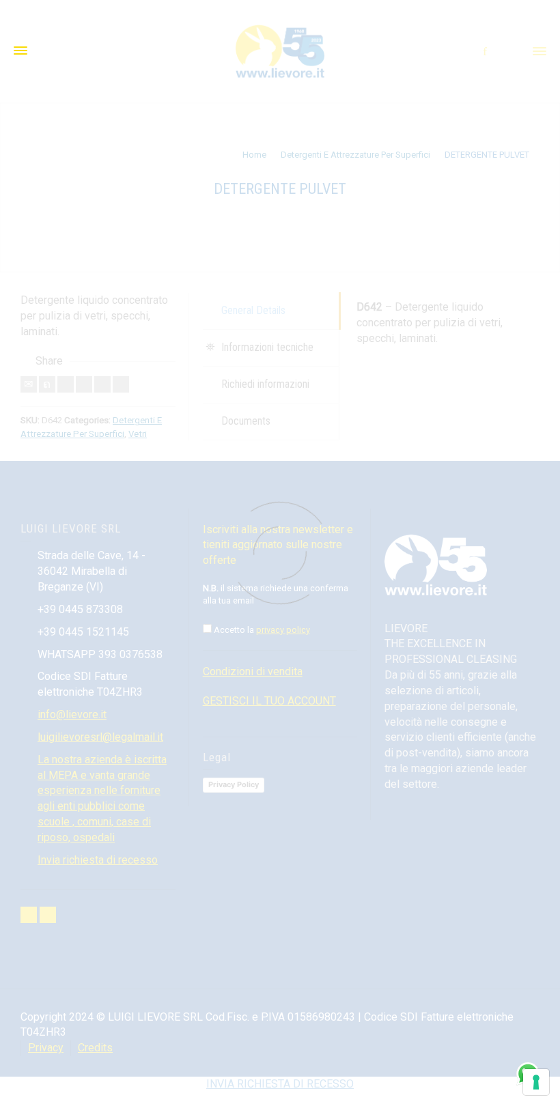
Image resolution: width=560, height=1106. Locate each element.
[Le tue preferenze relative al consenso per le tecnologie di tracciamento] (536, 1082)
